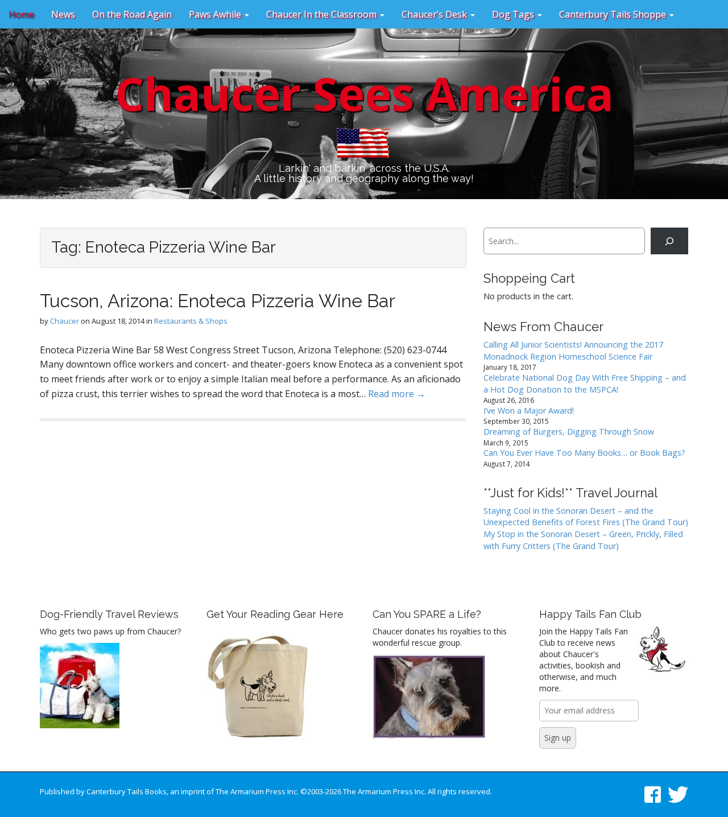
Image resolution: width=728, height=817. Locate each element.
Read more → (396, 393)
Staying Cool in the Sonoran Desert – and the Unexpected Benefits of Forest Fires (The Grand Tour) (585, 516)
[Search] (669, 241)
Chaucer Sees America (364, 93)
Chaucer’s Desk (435, 14)
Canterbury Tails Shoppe (613, 14)
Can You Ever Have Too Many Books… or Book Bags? (584, 452)
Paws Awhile (216, 14)
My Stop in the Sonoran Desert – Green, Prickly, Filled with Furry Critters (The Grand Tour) (583, 540)
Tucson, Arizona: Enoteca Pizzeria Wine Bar (217, 300)
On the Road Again (132, 14)
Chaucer (64, 321)
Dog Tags (514, 14)
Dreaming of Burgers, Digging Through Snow (568, 431)
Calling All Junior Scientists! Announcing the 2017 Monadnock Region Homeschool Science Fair (573, 350)
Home (21, 14)
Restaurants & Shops (191, 321)
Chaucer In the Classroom (322, 14)
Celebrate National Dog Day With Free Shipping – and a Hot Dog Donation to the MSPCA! (584, 383)
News (63, 14)
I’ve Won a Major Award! (528, 410)
